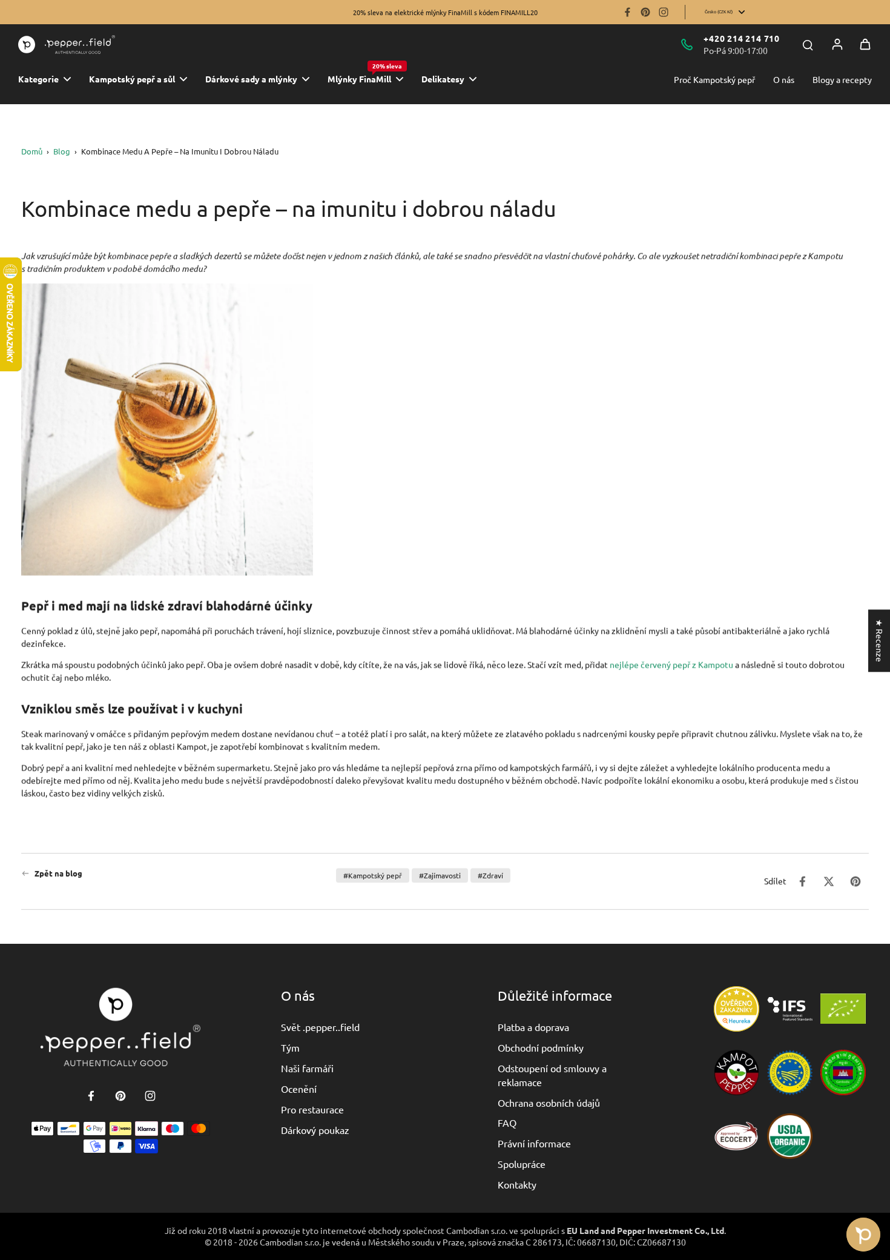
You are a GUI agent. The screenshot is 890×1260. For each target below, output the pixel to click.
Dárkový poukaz (315, 1130)
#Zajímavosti (440, 875)
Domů (31, 151)
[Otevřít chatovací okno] (863, 1235)
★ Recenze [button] (879, 640)
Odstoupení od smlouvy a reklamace (552, 1074)
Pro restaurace (312, 1109)
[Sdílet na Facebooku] (802, 881)
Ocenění (299, 1089)
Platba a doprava (533, 1027)
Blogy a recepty (842, 79)
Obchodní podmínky (541, 1047)
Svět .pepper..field (320, 1027)
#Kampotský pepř (372, 875)
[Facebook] (627, 12)
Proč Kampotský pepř (714, 79)
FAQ (507, 1122)
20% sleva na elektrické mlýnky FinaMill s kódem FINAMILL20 (445, 12)
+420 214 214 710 (742, 38)
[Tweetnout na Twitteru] (829, 881)
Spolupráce (522, 1164)
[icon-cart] (865, 44)
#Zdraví (490, 875)
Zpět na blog (58, 873)
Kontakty (517, 1184)
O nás (783, 79)
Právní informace (534, 1143)
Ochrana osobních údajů (549, 1102)
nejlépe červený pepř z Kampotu (671, 663)
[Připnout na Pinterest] (855, 881)
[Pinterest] (645, 12)
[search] (807, 44)
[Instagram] (663, 12)
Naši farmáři (307, 1068)
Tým (290, 1047)
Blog (61, 151)
